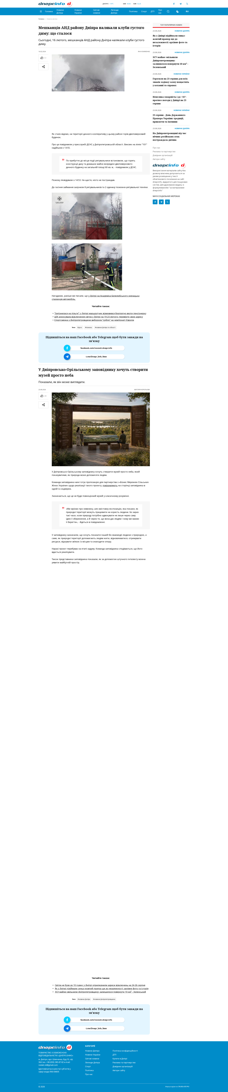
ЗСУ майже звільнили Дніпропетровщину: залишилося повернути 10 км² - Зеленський (100, 991)
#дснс (80, 327)
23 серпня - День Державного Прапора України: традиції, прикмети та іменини (169, 118)
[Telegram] (180, 3)
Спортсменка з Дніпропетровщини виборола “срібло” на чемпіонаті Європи (94, 320)
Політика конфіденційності (125, 1050)
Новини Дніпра (60, 11)
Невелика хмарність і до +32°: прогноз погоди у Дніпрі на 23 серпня (169, 100)
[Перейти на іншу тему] (177, 11)
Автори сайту (159, 159)
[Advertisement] (101, 111)
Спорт (144, 11)
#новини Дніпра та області (105, 327)
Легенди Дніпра (115, 11)
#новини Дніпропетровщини (104, 999)
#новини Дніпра (84, 999)
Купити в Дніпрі (120, 1058)
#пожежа (88, 327)
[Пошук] (168, 11)
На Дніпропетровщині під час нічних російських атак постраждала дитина (169, 136)
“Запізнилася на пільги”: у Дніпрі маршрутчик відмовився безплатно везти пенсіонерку (100, 313)
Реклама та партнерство (164, 151)
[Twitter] (187, 3)
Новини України (78, 11)
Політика (133, 11)
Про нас (160, 11)
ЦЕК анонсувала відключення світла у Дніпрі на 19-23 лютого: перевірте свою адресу (98, 316)
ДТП (152, 11)
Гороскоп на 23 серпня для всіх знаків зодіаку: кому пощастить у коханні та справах (171, 82)
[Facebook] (173, 3)
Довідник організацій (162, 155)
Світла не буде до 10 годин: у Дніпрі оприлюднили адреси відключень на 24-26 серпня (100, 985)
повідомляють (110, 485)
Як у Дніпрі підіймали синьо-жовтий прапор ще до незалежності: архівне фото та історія (101, 988)
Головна (49, 11)
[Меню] (40, 11)
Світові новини (96, 11)
